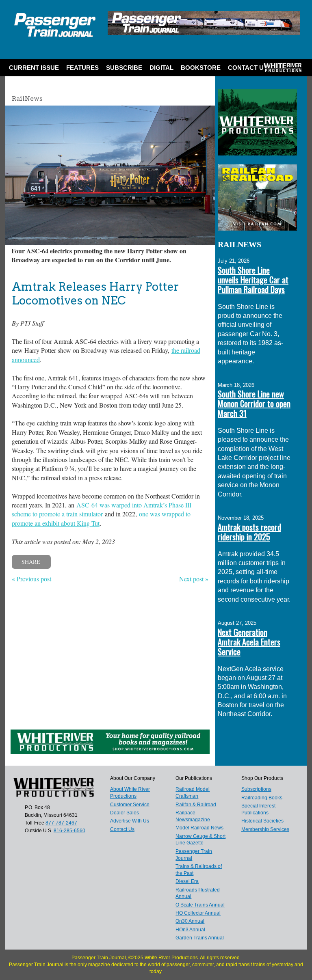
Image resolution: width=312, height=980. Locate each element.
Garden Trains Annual (200, 938)
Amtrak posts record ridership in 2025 (249, 532)
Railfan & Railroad (196, 804)
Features (82, 67)
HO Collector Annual (198, 913)
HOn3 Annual (190, 930)
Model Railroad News (199, 828)
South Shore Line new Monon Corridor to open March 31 (254, 403)
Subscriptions (256, 789)
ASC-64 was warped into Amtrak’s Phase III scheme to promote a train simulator (101, 509)
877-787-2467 (61, 823)
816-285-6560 (69, 830)
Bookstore (201, 67)
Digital (161, 67)
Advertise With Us (129, 821)
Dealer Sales (124, 813)
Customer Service (130, 804)
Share (31, 562)
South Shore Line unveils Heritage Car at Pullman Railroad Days (253, 280)
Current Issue (34, 67)
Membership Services (265, 829)
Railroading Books (261, 798)
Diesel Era (187, 881)
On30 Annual (190, 921)
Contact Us (248, 67)
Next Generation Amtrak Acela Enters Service (249, 642)
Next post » (193, 578)
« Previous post (31, 578)
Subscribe (124, 67)
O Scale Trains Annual (200, 905)
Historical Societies (262, 821)
